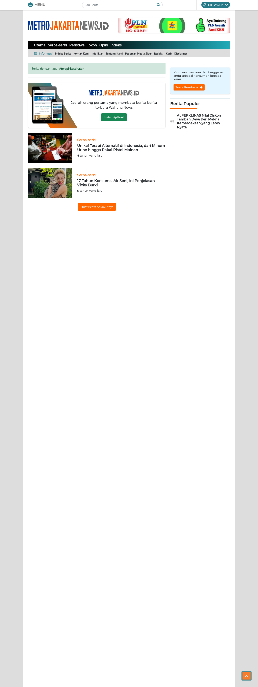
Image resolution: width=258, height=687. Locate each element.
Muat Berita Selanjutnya (96, 207)
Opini (103, 45)
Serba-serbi (57, 45)
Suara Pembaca (187, 87)
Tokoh (92, 45)
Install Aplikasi (114, 117)
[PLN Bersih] (174, 25)
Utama (40, 45)
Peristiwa (77, 45)
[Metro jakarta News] (68, 25)
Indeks (116, 45)
